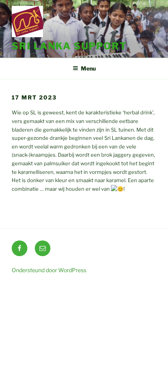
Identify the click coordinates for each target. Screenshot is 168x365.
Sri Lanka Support (69, 46)
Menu (88, 68)
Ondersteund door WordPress (49, 270)
